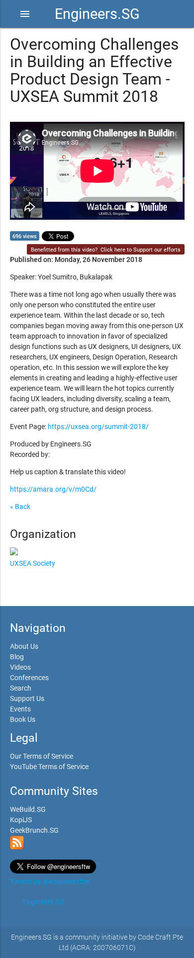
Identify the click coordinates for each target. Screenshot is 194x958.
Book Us (22, 719)
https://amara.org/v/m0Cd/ (53, 489)
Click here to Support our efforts (140, 250)
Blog (17, 657)
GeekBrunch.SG (34, 830)
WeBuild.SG (28, 809)
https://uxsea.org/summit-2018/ (98, 427)
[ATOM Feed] (17, 847)
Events (20, 709)
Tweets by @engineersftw (50, 881)
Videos (20, 667)
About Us (24, 646)
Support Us (27, 698)
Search (20, 688)
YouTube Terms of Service (49, 767)
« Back (20, 507)
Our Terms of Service (41, 756)
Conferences (29, 678)
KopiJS (21, 820)
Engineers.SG (97, 13)
